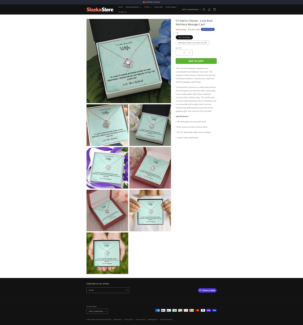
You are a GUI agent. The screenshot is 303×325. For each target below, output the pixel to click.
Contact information (166, 319)
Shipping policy (153, 319)
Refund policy (118, 319)
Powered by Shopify (105, 319)
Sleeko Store (95, 319)
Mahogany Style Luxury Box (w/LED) (192, 43)
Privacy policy (129, 319)
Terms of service (140, 319)
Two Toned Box (184, 37)
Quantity (179, 48)
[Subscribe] (126, 290)
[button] (133, 6)
